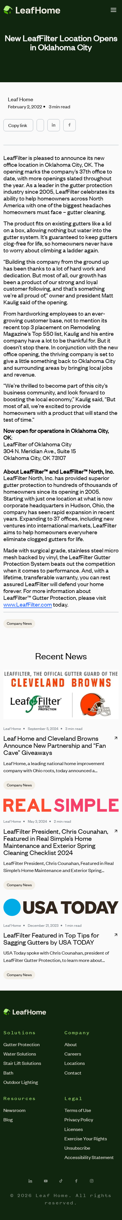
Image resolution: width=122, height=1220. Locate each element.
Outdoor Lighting (20, 1082)
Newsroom (14, 1110)
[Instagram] (91, 1181)
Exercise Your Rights (85, 1138)
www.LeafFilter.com (27, 604)
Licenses (73, 1129)
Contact (72, 1072)
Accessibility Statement (89, 1157)
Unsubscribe (77, 1148)
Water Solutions (19, 1053)
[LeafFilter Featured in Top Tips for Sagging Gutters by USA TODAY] (61, 907)
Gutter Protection (21, 1044)
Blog (8, 1119)
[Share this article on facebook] (69, 125)
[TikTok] (61, 1181)
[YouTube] (45, 1181)
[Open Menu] (113, 10)
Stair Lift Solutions (22, 1063)
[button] (18, 125)
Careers (72, 1053)
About (70, 1044)
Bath (8, 1072)
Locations (74, 1063)
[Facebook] (76, 1181)
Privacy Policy (78, 1119)
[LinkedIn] (30, 1181)
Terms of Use (77, 1110)
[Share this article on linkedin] (54, 125)
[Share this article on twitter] (40, 122)
